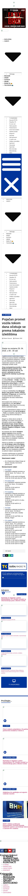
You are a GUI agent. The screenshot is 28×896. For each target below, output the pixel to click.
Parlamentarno (13, 127)
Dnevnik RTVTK (13, 120)
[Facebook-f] (2, 851)
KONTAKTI (9, 862)
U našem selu (12, 139)
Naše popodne (13, 126)
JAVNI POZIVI (11, 860)
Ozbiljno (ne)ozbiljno (14, 141)
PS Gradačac (9, 492)
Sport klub (11, 147)
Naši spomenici (13, 137)
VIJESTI (7, 875)
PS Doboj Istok (9, 481)
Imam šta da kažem (14, 129)
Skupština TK (12, 122)
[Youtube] (10, 851)
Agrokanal (11, 143)
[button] (11, 175)
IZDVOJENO (7, 314)
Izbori (10, 152)
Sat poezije (12, 145)
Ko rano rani (12, 124)
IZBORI (6, 81)
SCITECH (7, 79)
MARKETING (10, 858)
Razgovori (11, 133)
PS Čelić (7, 508)
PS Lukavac (9, 520)
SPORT (6, 77)
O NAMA (8, 856)
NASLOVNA (7, 39)
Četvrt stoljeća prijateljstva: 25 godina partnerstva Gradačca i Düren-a (15, 729)
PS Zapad (8, 470)
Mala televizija (12, 150)
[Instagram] (6, 851)
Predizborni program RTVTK (8, 619)
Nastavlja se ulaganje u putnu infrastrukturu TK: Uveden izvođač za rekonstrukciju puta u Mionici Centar (13, 599)
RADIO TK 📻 (8, 83)
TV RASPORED (13, 118)
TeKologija (11, 74)
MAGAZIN (7, 76)
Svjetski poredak (13, 131)
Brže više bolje (13, 149)
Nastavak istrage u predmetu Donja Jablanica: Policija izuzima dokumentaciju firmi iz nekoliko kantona (12, 672)
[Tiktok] (14, 851)
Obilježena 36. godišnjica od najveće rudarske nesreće (15, 793)
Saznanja (11, 135)
